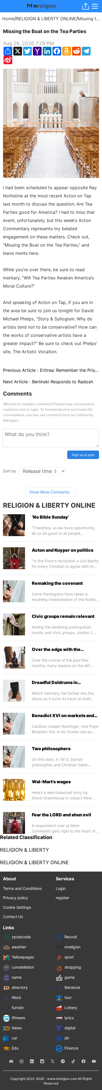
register (62, 897)
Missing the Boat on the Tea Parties (89, 18)
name (16, 977)
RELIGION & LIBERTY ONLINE (46, 18)
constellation (23, 967)
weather (19, 947)
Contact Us (13, 916)
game (69, 977)
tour (68, 997)
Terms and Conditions (22, 888)
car (14, 1038)
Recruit (70, 936)
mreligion (72, 947)
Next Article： (48, 381)
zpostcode (21, 936)
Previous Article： (51, 370)
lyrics (69, 1017)
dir (66, 1038)
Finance (71, 1048)
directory (20, 987)
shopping (72, 967)
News (17, 1027)
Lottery (70, 1007)
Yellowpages (23, 957)
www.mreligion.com (62, 1079)
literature (72, 987)
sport (69, 957)
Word (16, 997)
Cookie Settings (17, 907)
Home (8, 18)
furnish (18, 1007)
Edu (15, 1048)
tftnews (18, 1017)
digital (69, 1027)
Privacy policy (15, 897)
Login (61, 888)
